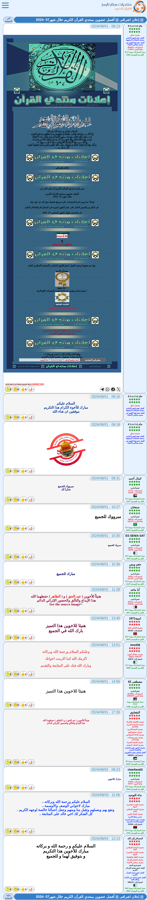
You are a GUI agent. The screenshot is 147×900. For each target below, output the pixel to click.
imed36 (135, 645)
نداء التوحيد (44, 360)
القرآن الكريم (123, 8)
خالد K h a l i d (135, 26)
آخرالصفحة (8, 19)
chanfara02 (135, 769)
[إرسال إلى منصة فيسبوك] (113, 389)
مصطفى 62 (135, 681)
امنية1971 (135, 618)
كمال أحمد (135, 478)
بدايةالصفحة (8, 896)
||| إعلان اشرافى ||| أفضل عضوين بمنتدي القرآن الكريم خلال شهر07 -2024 (89, 20)
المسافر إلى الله (135, 838)
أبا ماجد (135, 589)
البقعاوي (135, 712)
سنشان (135, 507)
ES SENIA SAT (135, 535)
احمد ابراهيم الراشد (72, 360)
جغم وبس (135, 564)
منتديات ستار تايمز (117, 4)
